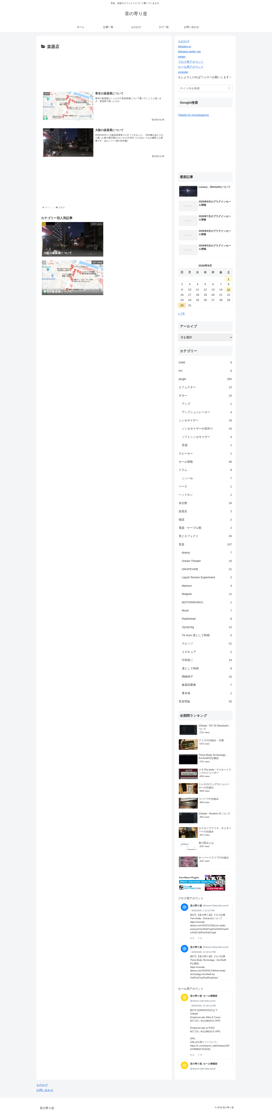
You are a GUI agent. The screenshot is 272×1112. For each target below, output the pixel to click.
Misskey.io (184, 46)
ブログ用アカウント (191, 61)
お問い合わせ (44, 1090)
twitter (182, 56)
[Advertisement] (104, 68)
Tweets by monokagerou (193, 115)
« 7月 (181, 313)
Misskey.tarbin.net (189, 51)
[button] (229, 88)
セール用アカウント (191, 66)
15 (228, 289)
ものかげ (183, 41)
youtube (183, 72)
